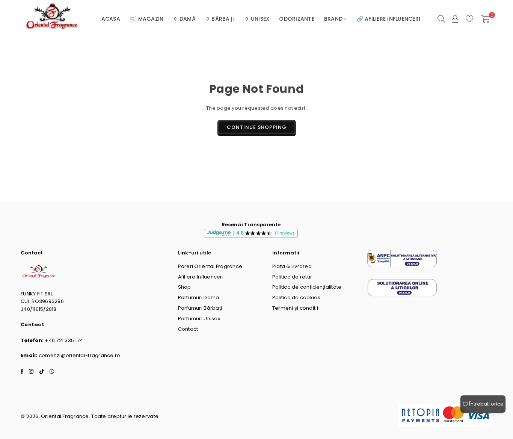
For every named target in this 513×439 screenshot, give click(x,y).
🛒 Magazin (146, 19)
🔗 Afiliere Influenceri (389, 19)
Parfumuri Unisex (199, 318)
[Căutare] (441, 19)
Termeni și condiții (295, 308)
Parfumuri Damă (198, 297)
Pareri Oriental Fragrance (210, 266)
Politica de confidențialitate (307, 287)
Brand (333, 19)
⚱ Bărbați (220, 19)
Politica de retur (292, 276)
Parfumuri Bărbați (200, 308)
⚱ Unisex (256, 19)
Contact (188, 329)
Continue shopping (257, 127)
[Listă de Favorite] (469, 19)
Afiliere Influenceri (200, 276)
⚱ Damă (184, 19)
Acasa (110, 19)
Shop (184, 287)
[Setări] (455, 19)
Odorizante (296, 19)
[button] (485, 19)
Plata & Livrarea (292, 266)
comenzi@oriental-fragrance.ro (80, 355)
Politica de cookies (296, 297)
